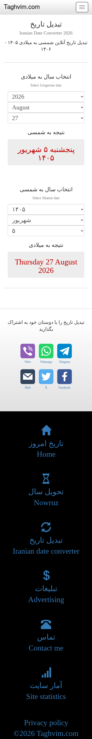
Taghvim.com (22, 6)
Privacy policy (46, 722)
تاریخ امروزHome (46, 448)
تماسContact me (46, 642)
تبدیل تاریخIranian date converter (46, 545)
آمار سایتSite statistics (46, 690)
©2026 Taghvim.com (46, 733)
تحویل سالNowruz (46, 497)
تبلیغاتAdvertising (46, 594)
